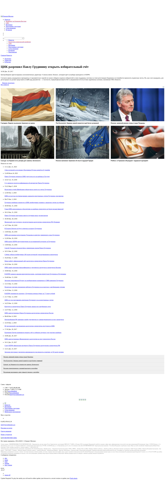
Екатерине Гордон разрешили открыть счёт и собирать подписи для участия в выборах (33, 332)
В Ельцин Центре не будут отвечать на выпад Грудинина (23, 228)
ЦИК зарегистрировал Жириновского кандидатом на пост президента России (30, 339)
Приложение (12, 52)
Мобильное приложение (13, 412)
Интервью (9, 25)
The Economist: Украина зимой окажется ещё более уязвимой (22, 360)
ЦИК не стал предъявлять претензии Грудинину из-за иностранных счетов (29, 300)
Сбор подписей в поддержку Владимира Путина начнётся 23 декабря (27, 170)
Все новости (5, 84)
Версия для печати (8, 83)
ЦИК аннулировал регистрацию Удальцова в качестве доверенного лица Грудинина (32, 235)
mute (6, 462)
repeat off (7, 475)
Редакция (9, 30)
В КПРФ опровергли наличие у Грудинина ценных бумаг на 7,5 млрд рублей (30, 293)
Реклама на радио (6, 428)
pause (6, 460)
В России (8, 62)
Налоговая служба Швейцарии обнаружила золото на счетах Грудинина (28, 189)
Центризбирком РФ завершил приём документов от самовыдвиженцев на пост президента (34, 319)
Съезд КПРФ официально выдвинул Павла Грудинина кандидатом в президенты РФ (32, 345)
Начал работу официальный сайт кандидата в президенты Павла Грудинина (29, 261)
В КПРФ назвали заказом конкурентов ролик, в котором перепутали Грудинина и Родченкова (35, 274)
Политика (8, 58)
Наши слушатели (6, 434)
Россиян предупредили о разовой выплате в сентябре (20, 368)
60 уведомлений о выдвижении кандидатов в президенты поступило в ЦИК (30, 326)
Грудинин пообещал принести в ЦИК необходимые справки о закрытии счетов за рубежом (34, 202)
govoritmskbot (12, 391)
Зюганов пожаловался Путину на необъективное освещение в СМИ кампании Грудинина (34, 280)
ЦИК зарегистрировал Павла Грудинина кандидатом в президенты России (29, 313)
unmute (7, 463)
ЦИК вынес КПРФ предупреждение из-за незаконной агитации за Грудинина (30, 241)
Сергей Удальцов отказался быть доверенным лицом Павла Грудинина (28, 248)
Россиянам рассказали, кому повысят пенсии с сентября (21, 372)
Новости (7, 19)
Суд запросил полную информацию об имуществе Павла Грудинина (27, 183)
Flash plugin (73, 478)
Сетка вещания (11, 28)
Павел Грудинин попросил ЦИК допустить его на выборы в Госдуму (27, 176)
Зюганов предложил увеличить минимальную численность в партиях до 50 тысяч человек (34, 352)
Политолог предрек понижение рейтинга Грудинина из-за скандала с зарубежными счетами (35, 287)
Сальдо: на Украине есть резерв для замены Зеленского (21, 364)
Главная (3, 55)
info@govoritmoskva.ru (17, 394)
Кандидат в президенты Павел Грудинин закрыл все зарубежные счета (28, 306)
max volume (8, 465)
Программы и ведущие (13, 26)
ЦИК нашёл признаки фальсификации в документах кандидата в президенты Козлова (33, 267)
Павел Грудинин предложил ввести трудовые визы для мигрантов (26, 215)
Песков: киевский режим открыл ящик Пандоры (18, 357)
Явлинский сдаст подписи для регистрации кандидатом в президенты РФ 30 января (32, 222)
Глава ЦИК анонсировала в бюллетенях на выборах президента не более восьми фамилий (34, 209)
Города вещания (6, 431)
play (6, 458)
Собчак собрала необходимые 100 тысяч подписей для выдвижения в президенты (31, 254)
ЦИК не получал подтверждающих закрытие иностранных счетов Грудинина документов (34, 196)
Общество (8, 60)
